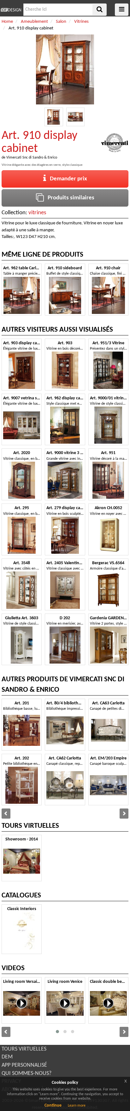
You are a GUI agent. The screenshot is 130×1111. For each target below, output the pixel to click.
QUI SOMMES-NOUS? (26, 1073)
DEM (7, 1057)
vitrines (37, 213)
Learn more (77, 1106)
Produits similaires (69, 198)
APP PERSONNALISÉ (24, 1065)
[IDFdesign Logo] (11, 9)
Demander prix (66, 179)
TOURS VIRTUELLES (24, 1049)
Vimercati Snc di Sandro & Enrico (31, 157)
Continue (53, 1105)
